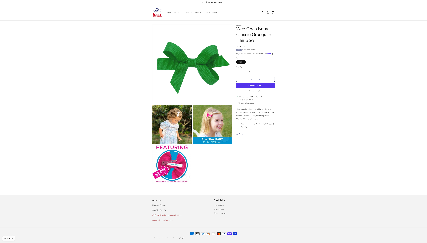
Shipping (239, 49)
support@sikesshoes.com (162, 220)
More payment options (255, 91)
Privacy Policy (219, 205)
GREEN (241, 62)
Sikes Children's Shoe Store (165, 238)
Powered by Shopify (179, 238)
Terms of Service (220, 213)
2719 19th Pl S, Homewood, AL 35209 (166, 215)
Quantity (239, 67)
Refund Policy (219, 209)
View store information (247, 103)
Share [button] (241, 134)
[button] (176, 12)
